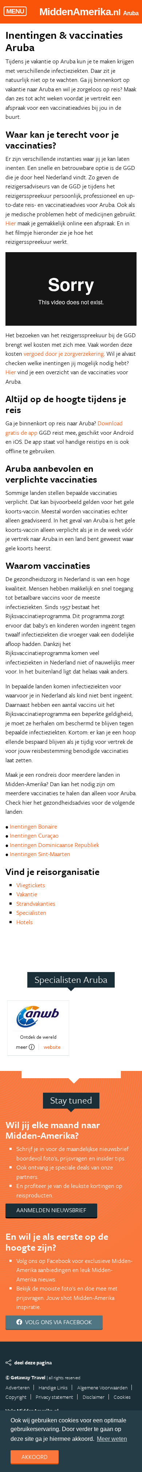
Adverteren (17, 1387)
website (52, 1047)
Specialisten (31, 912)
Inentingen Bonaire (33, 826)
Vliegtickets (30, 885)
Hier (10, 223)
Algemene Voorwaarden (102, 1387)
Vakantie (26, 894)
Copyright (16, 1397)
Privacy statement (54, 1397)
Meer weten (112, 1439)
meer (21, 1047)
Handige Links (53, 1387)
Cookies (122, 1397)
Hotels (24, 922)
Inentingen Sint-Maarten (40, 854)
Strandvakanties (35, 903)
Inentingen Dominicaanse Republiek (54, 845)
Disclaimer (93, 1397)
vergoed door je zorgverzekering (64, 353)
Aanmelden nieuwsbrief (51, 1210)
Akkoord (34, 1456)
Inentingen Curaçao (34, 835)
